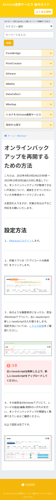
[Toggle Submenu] (47, 53)
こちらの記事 (36, 326)
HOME (30, 485)
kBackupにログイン (20, 240)
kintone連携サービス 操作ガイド (26, 4)
